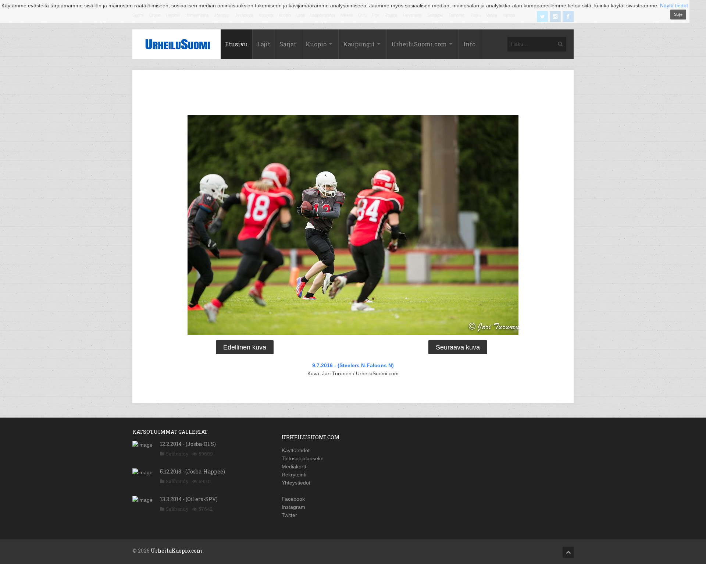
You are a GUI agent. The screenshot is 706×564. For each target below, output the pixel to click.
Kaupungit (359, 44)
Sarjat (287, 44)
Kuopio (316, 44)
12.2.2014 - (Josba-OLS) (188, 443)
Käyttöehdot (296, 450)
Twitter (289, 515)
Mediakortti (294, 466)
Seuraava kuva (458, 347)
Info (469, 44)
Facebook (293, 499)
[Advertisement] (353, 93)
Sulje (678, 14)
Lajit (263, 44)
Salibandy (177, 453)
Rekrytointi (294, 475)
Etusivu (236, 44)
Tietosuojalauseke (303, 458)
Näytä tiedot (674, 5)
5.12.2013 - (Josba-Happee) (192, 471)
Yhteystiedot (296, 483)
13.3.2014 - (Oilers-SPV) (189, 499)
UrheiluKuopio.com (177, 550)
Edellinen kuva (244, 347)
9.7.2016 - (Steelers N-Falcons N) (353, 365)
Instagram (293, 507)
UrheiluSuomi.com (419, 44)
